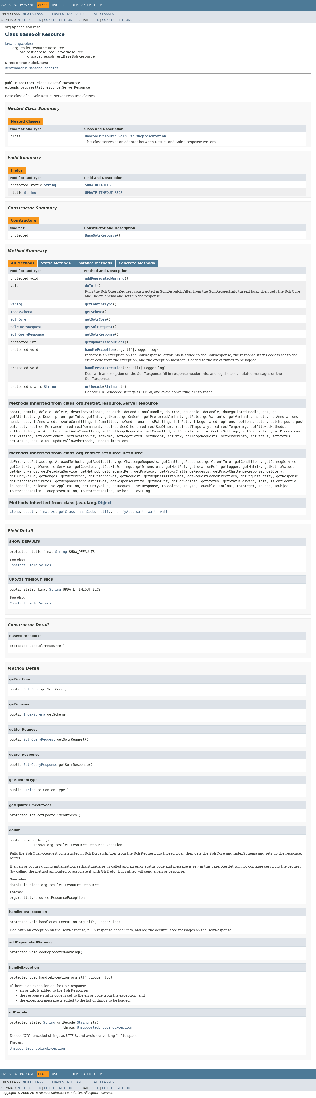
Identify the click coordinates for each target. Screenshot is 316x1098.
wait (140, 512)
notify (104, 512)
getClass (67, 512)
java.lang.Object (19, 44)
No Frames (76, 14)
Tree (65, 5)
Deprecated (81, 5)
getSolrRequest (99, 327)
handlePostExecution (103, 368)
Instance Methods (94, 263)
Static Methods (56, 263)
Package (27, 5)
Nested (24, 20)
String (50, 185)
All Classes (104, 14)
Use (55, 5)
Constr (50, 20)
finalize (47, 512)
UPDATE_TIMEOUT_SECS (103, 192)
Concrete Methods (137, 263)
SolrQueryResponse (27, 334)
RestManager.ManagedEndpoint (31, 68)
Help (98, 5)
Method (65, 20)
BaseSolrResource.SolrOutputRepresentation (125, 136)
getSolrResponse (100, 334)
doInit (91, 286)
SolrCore (18, 319)
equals (29, 512)
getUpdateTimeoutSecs (104, 342)
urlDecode (94, 386)
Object (105, 502)
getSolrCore (96, 319)
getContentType (99, 304)
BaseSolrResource (101, 235)
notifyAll (123, 512)
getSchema (94, 312)
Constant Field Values (30, 565)
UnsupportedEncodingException (104, 1027)
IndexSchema (21, 312)
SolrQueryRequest (26, 327)
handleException (100, 350)
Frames (58, 14)
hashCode (87, 512)
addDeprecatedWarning (104, 278)
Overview (9, 5)
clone (15, 512)
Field (37, 20)
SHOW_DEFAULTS (98, 185)
